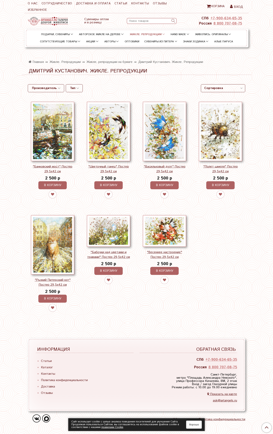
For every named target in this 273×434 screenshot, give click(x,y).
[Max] (46, 418)
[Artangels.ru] (48, 20)
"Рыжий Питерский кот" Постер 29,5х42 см (53, 282)
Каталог (47, 367)
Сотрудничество (57, 3)
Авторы (110, 42)
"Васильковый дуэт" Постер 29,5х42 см (164, 169)
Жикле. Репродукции (146, 34)
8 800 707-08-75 (227, 23)
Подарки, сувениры (55, 34)
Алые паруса (223, 42)
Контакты (140, 3)
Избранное (37, 10)
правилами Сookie (112, 427)
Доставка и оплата (93, 3)
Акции (90, 42)
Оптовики (132, 42)
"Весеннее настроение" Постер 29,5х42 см (164, 254)
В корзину (52, 185)
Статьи (121, 3)
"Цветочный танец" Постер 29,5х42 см (108, 169)
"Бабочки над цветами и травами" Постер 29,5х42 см (108, 254)
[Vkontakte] (37, 418)
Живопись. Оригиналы (211, 34)
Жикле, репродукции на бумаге (110, 62)
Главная (38, 62)
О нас (33, 3)
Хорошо (194, 425)
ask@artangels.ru (225, 400)
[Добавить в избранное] (53, 194)
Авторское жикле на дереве (100, 34)
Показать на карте (223, 394)
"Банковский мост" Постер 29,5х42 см (52, 169)
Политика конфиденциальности (64, 380)
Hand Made (178, 34)
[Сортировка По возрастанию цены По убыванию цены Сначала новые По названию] (223, 88)
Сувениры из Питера (159, 42)
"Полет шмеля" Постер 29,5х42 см (220, 169)
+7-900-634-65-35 (226, 18)
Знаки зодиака (194, 42)
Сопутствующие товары (58, 42)
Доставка (48, 386)
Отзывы (160, 3)
